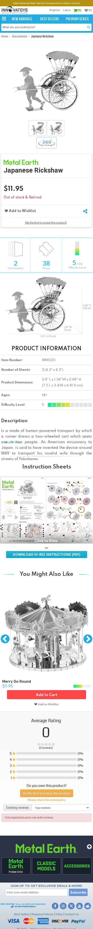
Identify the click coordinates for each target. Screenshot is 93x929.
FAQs (59, 914)
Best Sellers (49, 19)
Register (54, 10)
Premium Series (77, 19)
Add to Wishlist (22, 211)
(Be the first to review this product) (46, 223)
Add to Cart (46, 695)
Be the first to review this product (46, 793)
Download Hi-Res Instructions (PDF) (46, 554)
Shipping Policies (43, 914)
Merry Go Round (16, 681)
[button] (4, 18)
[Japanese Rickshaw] (37, 128)
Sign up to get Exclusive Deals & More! (46, 886)
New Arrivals (22, 19)
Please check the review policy (46, 800)
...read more (11, 442)
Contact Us (72, 914)
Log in (67, 10)
